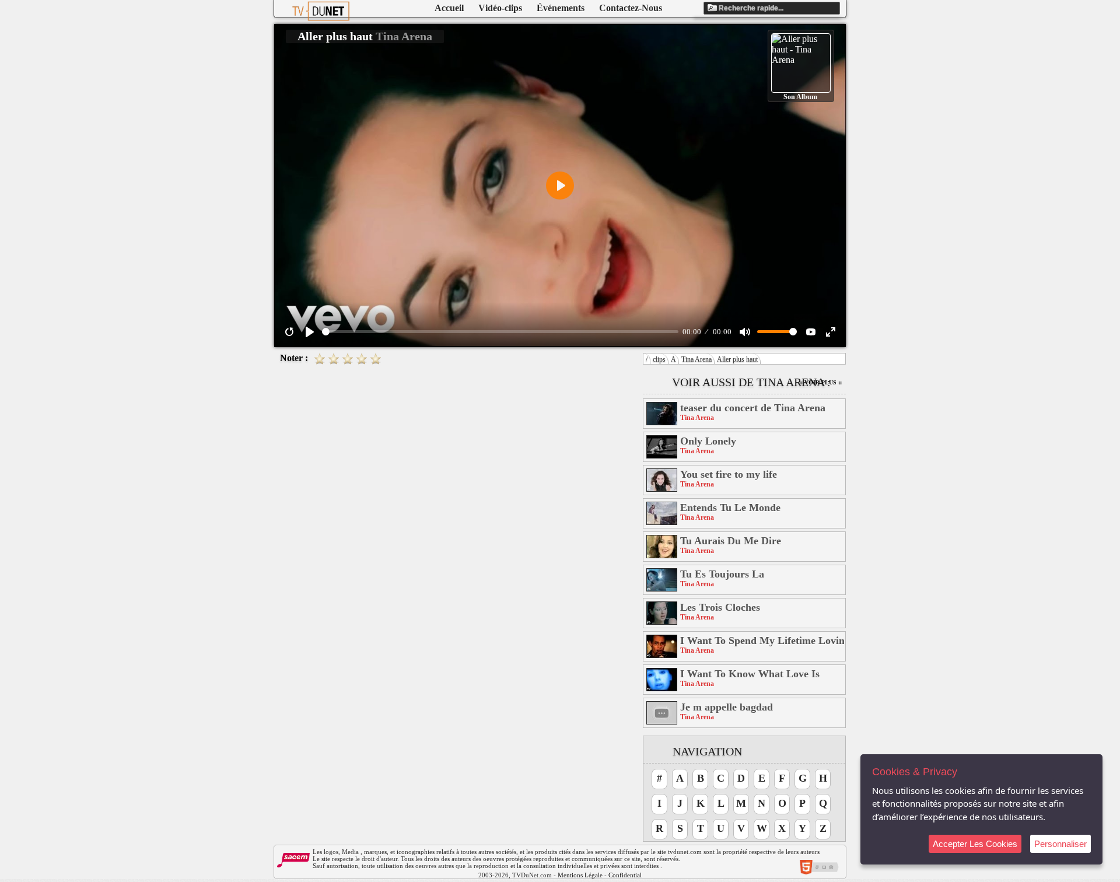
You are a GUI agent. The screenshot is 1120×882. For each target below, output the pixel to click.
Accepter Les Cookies (975, 844)
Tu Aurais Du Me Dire (730, 541)
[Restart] (289, 332)
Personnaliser (1060, 844)
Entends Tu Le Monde (730, 507)
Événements (560, 8)
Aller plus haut (737, 359)
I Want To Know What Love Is (750, 674)
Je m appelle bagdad (726, 707)
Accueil (449, 8)
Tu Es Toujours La (722, 574)
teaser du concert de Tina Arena (752, 408)
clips (659, 359)
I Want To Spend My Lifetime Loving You (762, 640)
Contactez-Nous (630, 8)
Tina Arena (696, 359)
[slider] (500, 331)
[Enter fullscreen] (830, 332)
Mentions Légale (580, 875)
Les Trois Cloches (720, 607)
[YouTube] (811, 332)
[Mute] (745, 332)
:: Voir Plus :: (820, 382)
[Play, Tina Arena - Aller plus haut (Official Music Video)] (309, 332)
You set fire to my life (728, 474)
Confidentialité (628, 875)
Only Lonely (708, 441)
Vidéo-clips (500, 8)
